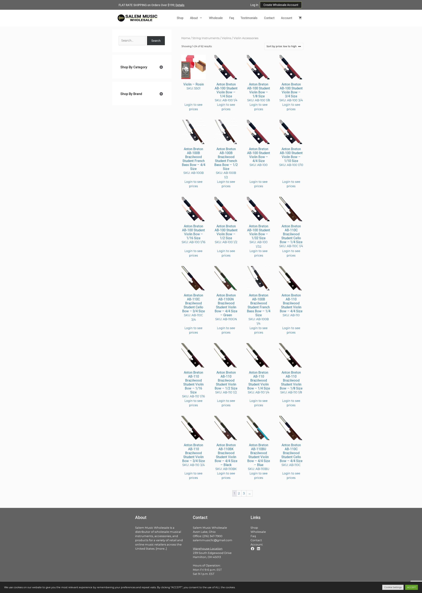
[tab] (142, 67)
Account (286, 18)
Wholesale (216, 18)
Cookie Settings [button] (393, 587)
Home (185, 38)
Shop (180, 18)
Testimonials (249, 18)
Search (156, 40)
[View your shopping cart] (300, 18)
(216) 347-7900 (212, 536)
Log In (254, 5)
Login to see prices (193, 107)
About (194, 18)
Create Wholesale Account (280, 5)
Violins (226, 38)
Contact (269, 18)
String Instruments (206, 38)
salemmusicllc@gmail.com (212, 540)
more (161, 548)
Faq (231, 18)
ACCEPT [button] (411, 587)
